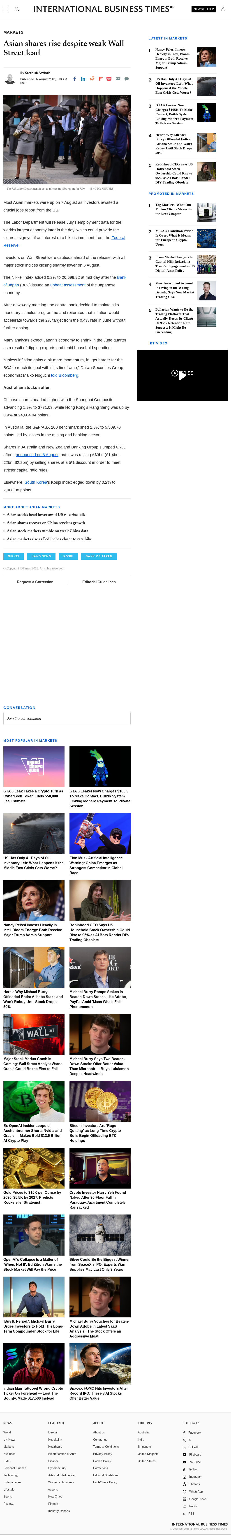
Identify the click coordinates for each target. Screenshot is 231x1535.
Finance (53, 1461)
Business (9, 1454)
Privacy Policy (102, 1454)
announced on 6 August (37, 455)
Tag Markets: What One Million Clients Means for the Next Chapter (174, 209)
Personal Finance (14, 1468)
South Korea (36, 482)
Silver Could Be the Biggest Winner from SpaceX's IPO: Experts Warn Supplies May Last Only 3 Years (99, 1264)
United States (147, 1461)
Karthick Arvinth (37, 73)
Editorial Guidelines (99, 582)
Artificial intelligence (61, 1475)
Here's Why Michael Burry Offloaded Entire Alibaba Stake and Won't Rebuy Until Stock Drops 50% (173, 144)
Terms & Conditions (106, 1446)
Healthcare (55, 1446)
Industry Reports (59, 1511)
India (141, 1439)
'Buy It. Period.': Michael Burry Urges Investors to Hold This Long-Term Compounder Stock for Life (33, 1326)
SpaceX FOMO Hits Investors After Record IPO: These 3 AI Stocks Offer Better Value (98, 1393)
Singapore (144, 1446)
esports (53, 1489)
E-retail (53, 1432)
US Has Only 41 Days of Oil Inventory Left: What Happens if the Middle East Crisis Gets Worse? (33, 863)
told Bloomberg (64, 375)
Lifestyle (8, 1489)
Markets (8, 1446)
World (7, 1432)
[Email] (118, 79)
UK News (9, 1439)
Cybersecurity (57, 1468)
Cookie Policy (102, 1461)
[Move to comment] (126, 79)
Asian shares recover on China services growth (46, 523)
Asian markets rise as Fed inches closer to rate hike (49, 539)
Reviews (8, 1503)
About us (99, 1432)
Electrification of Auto (62, 1454)
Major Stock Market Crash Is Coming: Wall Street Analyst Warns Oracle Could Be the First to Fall (32, 1064)
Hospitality (55, 1439)
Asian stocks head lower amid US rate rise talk (46, 515)
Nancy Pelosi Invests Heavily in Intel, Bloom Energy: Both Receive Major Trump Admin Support (32, 930)
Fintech (53, 1503)
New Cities (55, 1496)
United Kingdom (148, 1454)
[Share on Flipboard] (101, 79)
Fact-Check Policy (105, 1482)
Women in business (61, 1482)
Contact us (100, 1439)
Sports (7, 1496)
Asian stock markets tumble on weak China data (47, 531)
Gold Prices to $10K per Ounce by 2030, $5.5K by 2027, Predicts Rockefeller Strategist (32, 1197)
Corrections (100, 1468)
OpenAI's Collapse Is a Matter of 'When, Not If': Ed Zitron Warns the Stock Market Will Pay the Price (32, 1264)
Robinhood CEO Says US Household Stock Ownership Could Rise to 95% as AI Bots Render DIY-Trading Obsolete (174, 173)
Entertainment (12, 1482)
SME (6, 1461)
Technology (10, 1475)
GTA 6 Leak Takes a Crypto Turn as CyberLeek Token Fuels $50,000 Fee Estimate (33, 796)
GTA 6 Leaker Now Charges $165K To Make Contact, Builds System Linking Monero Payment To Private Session (174, 114)
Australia (143, 1432)
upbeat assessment (67, 285)
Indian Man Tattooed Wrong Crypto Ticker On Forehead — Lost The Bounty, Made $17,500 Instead (33, 1393)
